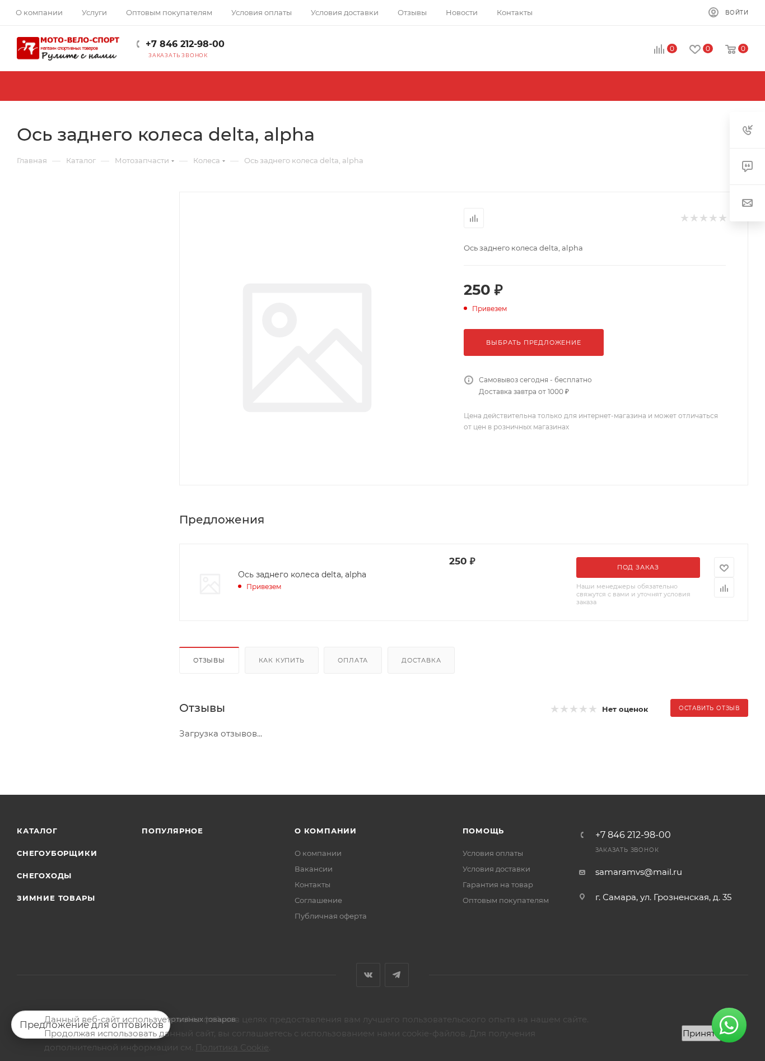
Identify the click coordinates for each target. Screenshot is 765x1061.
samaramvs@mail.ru (638, 872)
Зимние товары (56, 897)
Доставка (421, 660)
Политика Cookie (232, 1047)
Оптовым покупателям (506, 900)
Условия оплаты (493, 853)
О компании (326, 830)
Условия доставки (496, 868)
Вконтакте (368, 975)
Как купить (282, 660)
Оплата (353, 660)
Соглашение (318, 900)
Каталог (37, 830)
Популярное (172, 830)
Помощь (484, 830)
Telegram (397, 975)
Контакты (312, 884)
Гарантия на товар (498, 884)
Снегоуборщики (57, 853)
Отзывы (209, 660)
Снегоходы (44, 875)
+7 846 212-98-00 (185, 44)
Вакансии (314, 868)
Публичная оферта (331, 915)
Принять (701, 1033)
